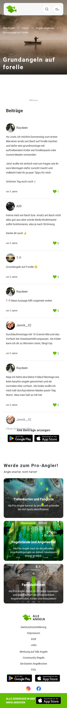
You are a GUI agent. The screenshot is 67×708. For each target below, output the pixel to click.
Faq (33, 669)
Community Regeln (33, 657)
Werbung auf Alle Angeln (34, 651)
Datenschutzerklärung (33, 627)
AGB (33, 639)
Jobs (33, 645)
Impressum (33, 633)
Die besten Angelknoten (33, 663)
